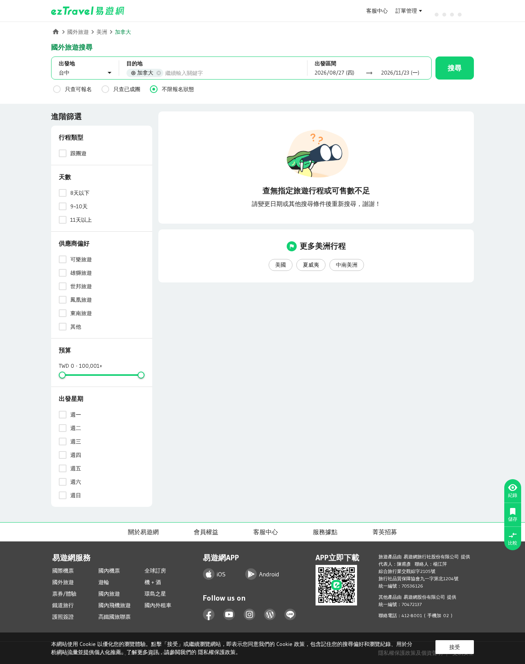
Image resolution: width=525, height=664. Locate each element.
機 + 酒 (153, 582)
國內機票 (109, 570)
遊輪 (103, 582)
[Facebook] (209, 615)
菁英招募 (384, 532)
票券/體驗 (64, 593)
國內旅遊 (109, 593)
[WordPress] (270, 615)
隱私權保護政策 (217, 652)
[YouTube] (229, 615)
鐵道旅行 (63, 605)
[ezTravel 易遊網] (88, 11)
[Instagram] (250, 615)
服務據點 (325, 532)
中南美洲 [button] (346, 264)
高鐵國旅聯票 (114, 616)
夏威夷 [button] (311, 264)
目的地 (134, 63)
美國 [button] (280, 264)
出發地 (67, 63)
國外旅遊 (78, 32)
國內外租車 (158, 605)
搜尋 (455, 68)
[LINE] (290, 615)
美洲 (101, 32)
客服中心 (377, 10)
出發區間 (325, 63)
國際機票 (63, 570)
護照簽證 (63, 616)
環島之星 (155, 593)
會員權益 (206, 532)
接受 (454, 647)
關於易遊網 (143, 532)
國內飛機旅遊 (114, 605)
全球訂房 (155, 570)
